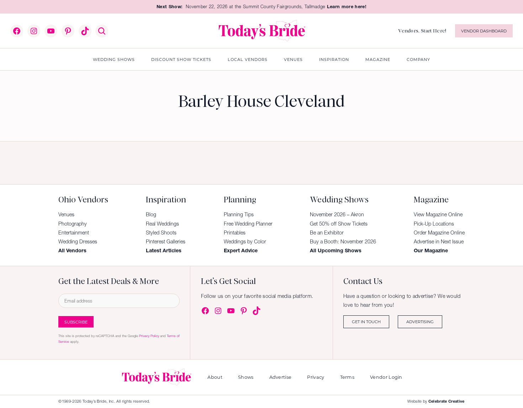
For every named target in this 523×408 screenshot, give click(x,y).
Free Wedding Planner (248, 224)
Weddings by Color (245, 241)
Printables (234, 232)
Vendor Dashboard (484, 30)
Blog (151, 214)
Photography (72, 224)
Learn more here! (346, 6)
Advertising (420, 321)
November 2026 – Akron (337, 214)
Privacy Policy (149, 336)
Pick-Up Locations (434, 224)
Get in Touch (366, 321)
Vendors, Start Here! (422, 30)
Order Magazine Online (439, 232)
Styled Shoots (161, 232)
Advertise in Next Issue (439, 241)
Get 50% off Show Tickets (339, 224)
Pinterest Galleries (165, 241)
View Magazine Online (438, 214)
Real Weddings (162, 224)
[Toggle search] (101, 31)
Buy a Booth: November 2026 (343, 241)
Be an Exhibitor (327, 232)
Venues (66, 214)
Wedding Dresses (77, 241)
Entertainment (73, 232)
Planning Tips (239, 214)
